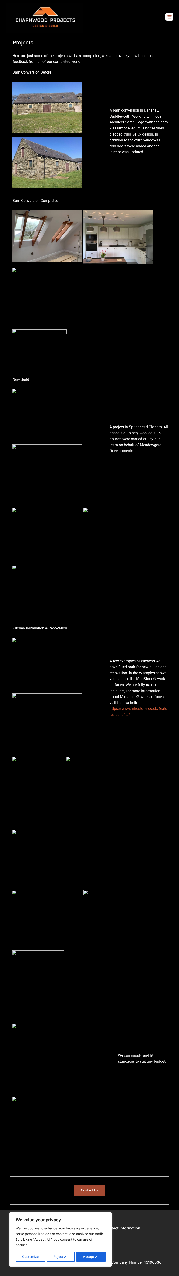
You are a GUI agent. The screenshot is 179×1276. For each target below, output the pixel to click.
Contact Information (122, 1228)
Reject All (60, 1257)
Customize (30, 1257)
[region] (60, 1239)
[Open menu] (169, 17)
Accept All (91, 1257)
